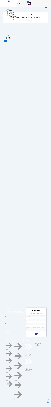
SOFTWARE (8, 33)
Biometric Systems (12, 19)
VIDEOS (8, 35)
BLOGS (8, 34)
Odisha (9, 37)
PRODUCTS (8, 9)
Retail (8, 29)
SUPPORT (8, 32)
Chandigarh (9, 38)
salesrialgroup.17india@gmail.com (20, 3)
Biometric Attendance (12, 16)
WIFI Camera (10, 13)
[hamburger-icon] (46, 7)
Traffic (8, 31)
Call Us (6, 331)
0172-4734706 (7, 332)
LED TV (9, 22)
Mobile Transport (10, 30)
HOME (7, 7)
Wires (8, 21)
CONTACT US (9, 36)
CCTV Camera (10, 10)
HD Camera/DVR (11, 11)
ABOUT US (8, 8)
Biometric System (11, 15)
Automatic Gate (11, 18)
